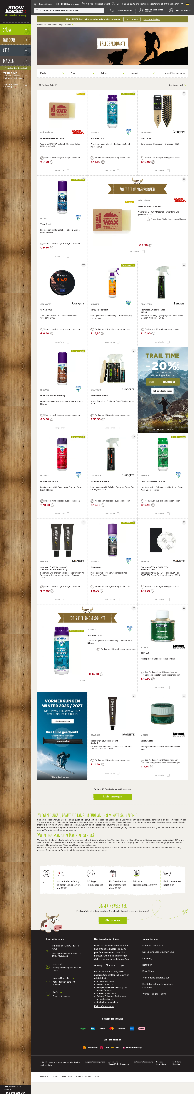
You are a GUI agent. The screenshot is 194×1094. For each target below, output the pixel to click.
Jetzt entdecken (152, 19)
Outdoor (52, 25)
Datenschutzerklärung (143, 1062)
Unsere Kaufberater (152, 945)
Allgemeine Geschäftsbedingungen (118, 1063)
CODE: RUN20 (131, 19)
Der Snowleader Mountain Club (158, 952)
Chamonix (111, 965)
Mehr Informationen (104, 1006)
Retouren (147, 965)
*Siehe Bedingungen (163, 430)
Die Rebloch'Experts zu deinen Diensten (158, 986)
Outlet (56, 1076)
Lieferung (147, 958)
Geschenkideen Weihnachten (87, 1076)
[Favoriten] (83, 93)
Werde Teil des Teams (154, 994)
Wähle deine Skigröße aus (155, 978)
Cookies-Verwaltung (161, 1063)
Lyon (122, 965)
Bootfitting (148, 971)
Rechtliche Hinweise (176, 1063)
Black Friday (67, 1076)
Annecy (98, 965)
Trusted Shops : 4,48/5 (49, 4)
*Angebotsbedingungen (95, 1062)
